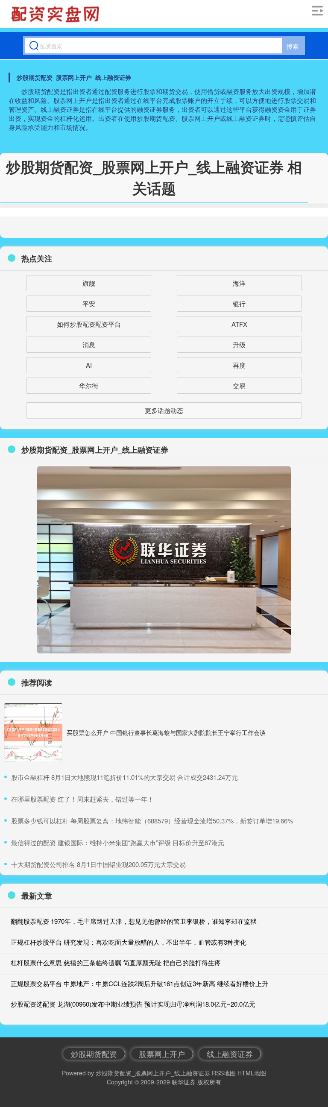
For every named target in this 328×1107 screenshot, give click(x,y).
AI (89, 364)
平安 (88, 303)
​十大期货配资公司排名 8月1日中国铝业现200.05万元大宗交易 (98, 864)
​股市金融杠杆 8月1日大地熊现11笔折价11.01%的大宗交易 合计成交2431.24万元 (124, 777)
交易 (239, 385)
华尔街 (88, 385)
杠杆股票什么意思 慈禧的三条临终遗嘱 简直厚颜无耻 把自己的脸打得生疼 (116, 962)
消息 (88, 344)
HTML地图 (251, 1073)
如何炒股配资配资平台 (89, 323)
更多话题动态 (164, 410)
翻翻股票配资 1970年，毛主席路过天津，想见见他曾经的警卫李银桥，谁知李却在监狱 (134, 921)
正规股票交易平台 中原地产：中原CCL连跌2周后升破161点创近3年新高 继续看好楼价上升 (139, 983)
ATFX (239, 323)
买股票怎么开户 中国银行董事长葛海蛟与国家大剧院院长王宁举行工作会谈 (166, 732)
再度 (239, 364)
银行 (239, 303)
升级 (239, 344)
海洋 (239, 282)
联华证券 (184, 1082)
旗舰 (88, 282)
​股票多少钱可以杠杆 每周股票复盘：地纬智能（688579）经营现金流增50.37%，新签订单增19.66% (152, 820)
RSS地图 (224, 1073)
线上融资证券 (230, 1053)
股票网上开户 (162, 1053)
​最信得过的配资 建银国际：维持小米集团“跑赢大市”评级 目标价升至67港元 (117, 842)
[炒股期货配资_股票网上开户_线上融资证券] (56, 14)
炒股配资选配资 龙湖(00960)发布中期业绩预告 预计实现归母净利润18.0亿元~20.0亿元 (133, 1003)
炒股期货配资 (94, 1053)
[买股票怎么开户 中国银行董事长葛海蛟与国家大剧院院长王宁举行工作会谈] (33, 732)
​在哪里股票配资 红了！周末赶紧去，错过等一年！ (82, 798)
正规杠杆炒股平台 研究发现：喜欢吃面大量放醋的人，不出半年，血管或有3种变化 (128, 941)
